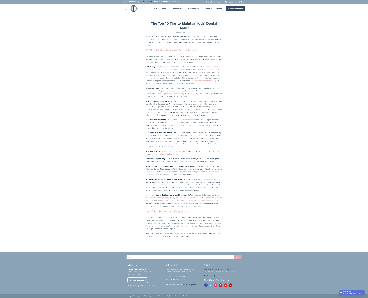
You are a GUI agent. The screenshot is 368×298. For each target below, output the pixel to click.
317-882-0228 (146, 1)
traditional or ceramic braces (208, 200)
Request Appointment (236, 8)
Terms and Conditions (147, 286)
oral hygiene (154, 223)
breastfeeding (186, 125)
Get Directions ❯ (209, 276)
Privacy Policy (132, 286)
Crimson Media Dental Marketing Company (181, 296)
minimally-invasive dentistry (181, 203)
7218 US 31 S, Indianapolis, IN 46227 (216, 269)
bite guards (173, 154)
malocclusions (187, 161)
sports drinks (190, 120)
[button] (165, 9)
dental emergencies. (190, 285)
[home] (130, 8)
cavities (168, 107)
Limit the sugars (151, 112)
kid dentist (162, 154)
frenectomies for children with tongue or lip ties (175, 200)
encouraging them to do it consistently (170, 94)
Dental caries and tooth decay (205, 81)
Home (156, 9)
